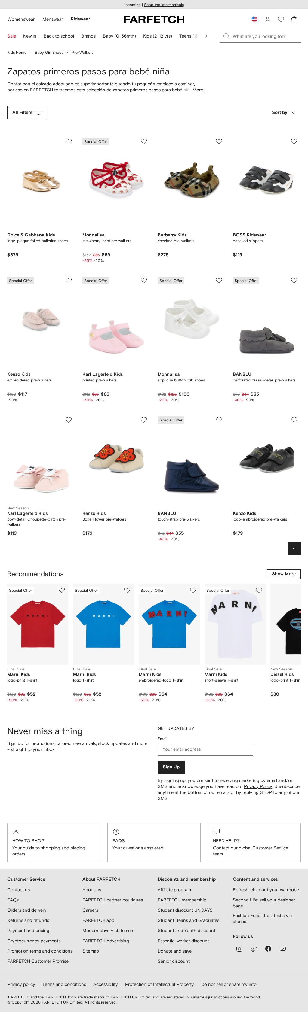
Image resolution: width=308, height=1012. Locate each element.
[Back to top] (294, 548)
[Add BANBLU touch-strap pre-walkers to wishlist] (219, 420)
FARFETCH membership (182, 900)
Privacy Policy (258, 786)
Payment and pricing (28, 930)
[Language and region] (254, 19)
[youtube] (282, 948)
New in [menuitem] (29, 36)
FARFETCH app (98, 920)
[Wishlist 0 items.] (281, 19)
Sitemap (90, 951)
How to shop (28, 840)
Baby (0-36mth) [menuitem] (119, 36)
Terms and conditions (64, 984)
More (197, 89)
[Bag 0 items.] (294, 19)
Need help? (226, 840)
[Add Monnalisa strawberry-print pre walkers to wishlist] (143, 141)
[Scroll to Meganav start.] (206, 36)
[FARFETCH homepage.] (154, 19)
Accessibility (105, 984)
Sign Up (171, 767)
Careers (90, 910)
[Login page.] (267, 19)
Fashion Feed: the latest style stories (262, 918)
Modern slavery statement (108, 930)
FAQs (118, 840)
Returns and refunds (28, 920)
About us (91, 889)
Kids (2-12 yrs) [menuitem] (157, 36)
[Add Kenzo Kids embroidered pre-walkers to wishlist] (68, 280)
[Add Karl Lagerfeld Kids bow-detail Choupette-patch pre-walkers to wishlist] (68, 420)
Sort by (279, 112)
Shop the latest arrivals (164, 5)
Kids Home (16, 52)
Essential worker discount (183, 940)
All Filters (22, 112)
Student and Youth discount (186, 930)
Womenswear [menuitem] (21, 19)
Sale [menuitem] (11, 36)
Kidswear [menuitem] (80, 19)
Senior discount (174, 961)
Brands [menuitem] (88, 36)
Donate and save (175, 951)
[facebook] (268, 948)
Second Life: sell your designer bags (264, 903)
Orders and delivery (27, 910)
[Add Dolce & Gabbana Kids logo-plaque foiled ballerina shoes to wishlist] (68, 141)
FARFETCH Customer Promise (38, 961)
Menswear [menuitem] (52, 19)
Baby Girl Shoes (49, 52)
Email (162, 739)
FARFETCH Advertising (105, 940)
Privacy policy (21, 984)
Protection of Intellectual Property (159, 984)
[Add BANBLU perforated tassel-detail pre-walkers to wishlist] (294, 280)
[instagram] (239, 948)
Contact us (18, 889)
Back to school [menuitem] (59, 36)
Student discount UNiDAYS (185, 910)
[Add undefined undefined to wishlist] (61, 590)
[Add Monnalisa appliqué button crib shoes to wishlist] (219, 280)
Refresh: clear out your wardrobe (266, 889)
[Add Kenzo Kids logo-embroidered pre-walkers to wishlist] (294, 420)
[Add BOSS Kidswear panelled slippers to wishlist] (294, 141)
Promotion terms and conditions (39, 951)
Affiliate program (174, 889)
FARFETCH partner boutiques (112, 900)
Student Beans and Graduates (188, 920)
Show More (284, 574)
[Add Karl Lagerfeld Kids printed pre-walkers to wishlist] (143, 280)
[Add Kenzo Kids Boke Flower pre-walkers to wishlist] (143, 420)
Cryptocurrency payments (33, 940)
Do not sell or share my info (229, 984)
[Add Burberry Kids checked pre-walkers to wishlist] (219, 141)
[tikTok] (253, 948)
